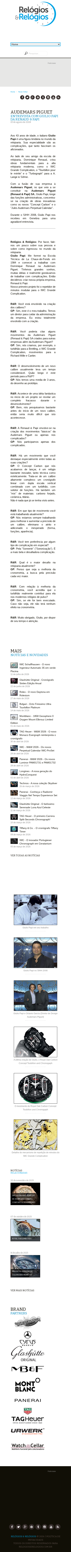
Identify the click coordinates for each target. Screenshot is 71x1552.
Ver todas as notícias (25, 855)
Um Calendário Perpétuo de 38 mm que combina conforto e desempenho (23, 1199)
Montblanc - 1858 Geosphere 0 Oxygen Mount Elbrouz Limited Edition (32, 719)
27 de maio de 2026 (20, 698)
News (20, 92)
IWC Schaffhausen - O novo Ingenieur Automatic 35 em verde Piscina (33, 668)
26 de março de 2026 (29, 786)
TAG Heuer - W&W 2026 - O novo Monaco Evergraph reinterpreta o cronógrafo (33, 735)
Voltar (25, 92)
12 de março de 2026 (21, 798)
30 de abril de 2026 (20, 741)
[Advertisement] (35, 77)
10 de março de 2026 (21, 822)
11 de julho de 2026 (20, 674)
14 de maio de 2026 (20, 710)
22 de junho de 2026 (20, 686)
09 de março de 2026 (21, 834)
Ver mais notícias (22, 1290)
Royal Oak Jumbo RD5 (21, 1239)
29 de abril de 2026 (20, 753)
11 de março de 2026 (20, 810)
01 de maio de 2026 (20, 726)
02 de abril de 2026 (20, 778)
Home (13, 92)
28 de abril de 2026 (20, 765)
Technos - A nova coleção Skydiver (38, 783)
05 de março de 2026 (21, 846)
